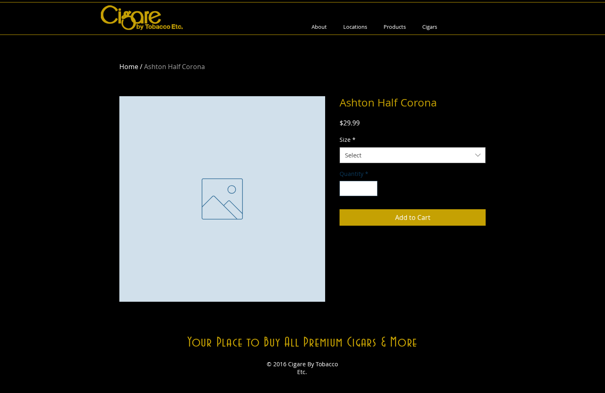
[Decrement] (346, 188)
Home (128, 66)
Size (348, 139)
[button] (394, 27)
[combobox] (413, 155)
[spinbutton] (358, 188)
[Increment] (371, 188)
